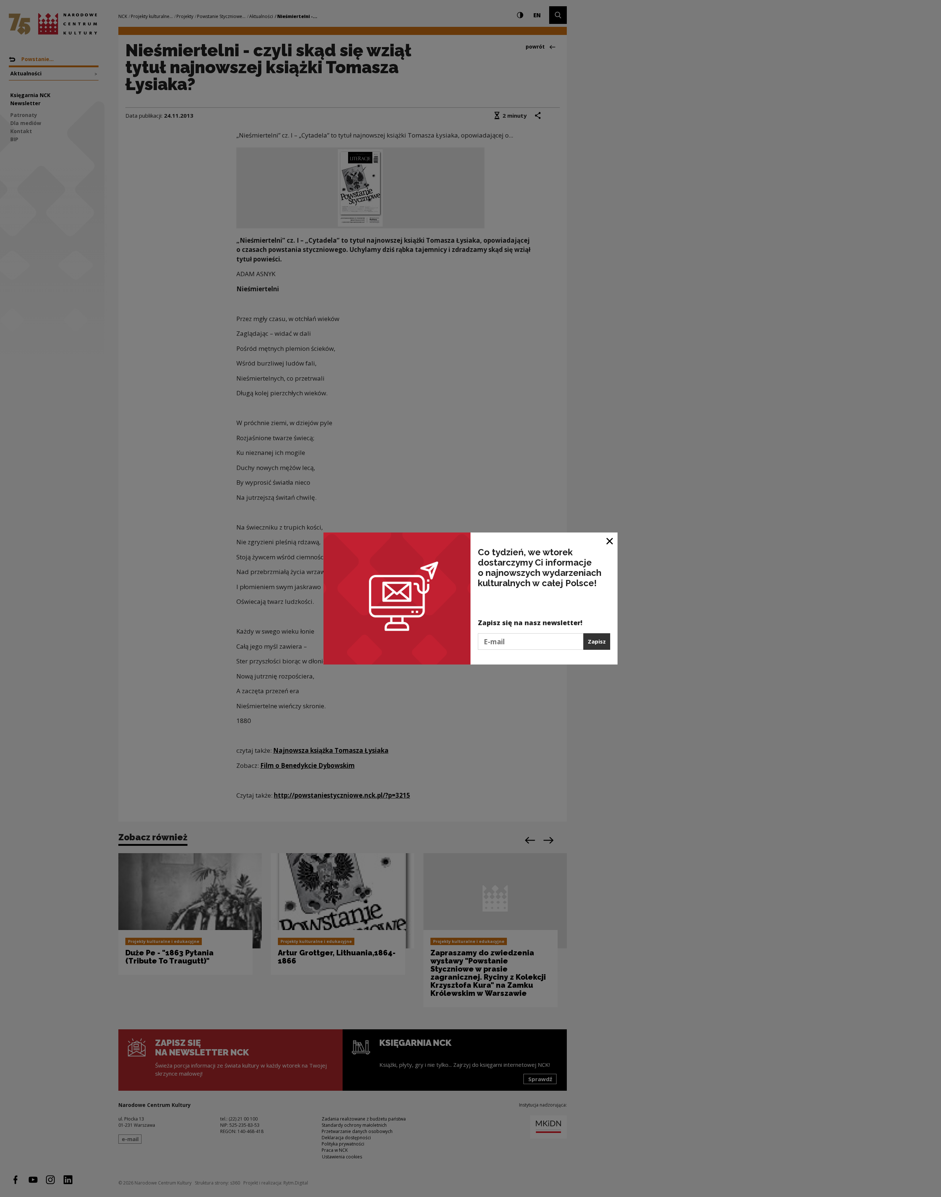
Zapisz (597, 641)
